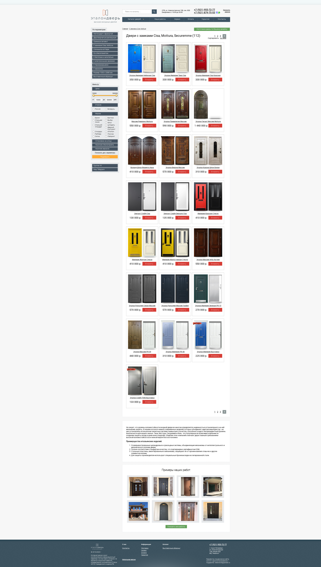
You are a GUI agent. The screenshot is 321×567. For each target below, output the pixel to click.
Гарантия (205, 19)
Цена (97, 89)
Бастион (111, 118)
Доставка (144, 548)
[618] (188, 486)
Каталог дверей (134, 19)
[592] (138, 511)
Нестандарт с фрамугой (103, 34)
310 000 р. (201, 171)
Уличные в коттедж (101, 49)
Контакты (222, 19)
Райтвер (98, 134)
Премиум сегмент (100, 42)
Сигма (97, 136)
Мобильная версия (129, 559)
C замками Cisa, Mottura (103, 45)
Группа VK (97, 165)
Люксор (111, 134)
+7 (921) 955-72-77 (204, 9)
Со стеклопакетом (100, 53)
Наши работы (160, 19)
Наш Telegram (99, 169)
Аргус (110, 122)
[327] (138, 486)
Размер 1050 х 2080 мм (102, 73)
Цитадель (111, 125)
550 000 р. (135, 125)
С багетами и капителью (103, 57)
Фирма (98, 114)
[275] (213, 486)
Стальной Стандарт (98, 126)
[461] (188, 511)
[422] (163, 486)
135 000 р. (168, 217)
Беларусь (111, 109)
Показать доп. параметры (105, 153)
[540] (163, 511)
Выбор (110, 120)
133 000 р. (135, 401)
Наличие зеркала (102, 149)
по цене (223, 38)
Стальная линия (98, 121)
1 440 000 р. (201, 125)
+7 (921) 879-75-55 (204, 12)
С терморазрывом (100, 65)
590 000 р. (168, 125)
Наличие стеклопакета (104, 145)
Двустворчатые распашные (104, 38)
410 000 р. (135, 171)
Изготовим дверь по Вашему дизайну (212, 29)
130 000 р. (135, 217)
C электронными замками (104, 61)
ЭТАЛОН (111, 131)
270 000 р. (201, 309)
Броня (97, 118)
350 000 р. (135, 79)
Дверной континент (111, 128)
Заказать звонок (226, 11)
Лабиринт (111, 136)
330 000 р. (168, 79)
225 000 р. (201, 355)
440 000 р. (135, 355)
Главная (125, 29)
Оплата (191, 19)
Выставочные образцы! (103, 77)
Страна (98, 105)
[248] (213, 511)
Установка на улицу (103, 141)
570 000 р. (168, 171)
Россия (97, 109)
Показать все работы (176, 527)
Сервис (177, 19)
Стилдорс (98, 131)
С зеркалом (98, 69)
